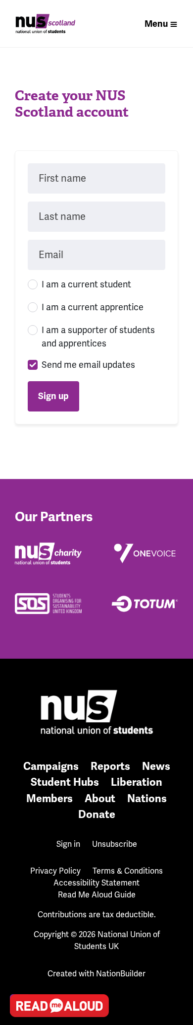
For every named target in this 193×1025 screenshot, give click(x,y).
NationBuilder (120, 974)
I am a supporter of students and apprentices (98, 337)
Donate (96, 814)
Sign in (68, 844)
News (156, 766)
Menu (156, 23)
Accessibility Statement (96, 883)
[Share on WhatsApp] (20, 980)
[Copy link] (20, 867)
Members (49, 798)
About (100, 798)
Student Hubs (65, 782)
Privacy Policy (55, 871)
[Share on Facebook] (20, 952)
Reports (110, 766)
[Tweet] (20, 924)
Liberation (136, 782)
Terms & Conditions (128, 871)
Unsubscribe (114, 844)
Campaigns (51, 766)
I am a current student (86, 284)
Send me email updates (88, 364)
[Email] (20, 896)
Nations (147, 798)
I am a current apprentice (93, 307)
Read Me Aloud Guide (97, 895)
